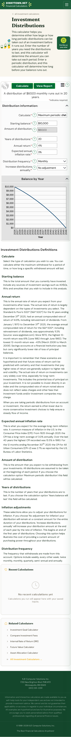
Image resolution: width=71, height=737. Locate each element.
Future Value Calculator (22, 647)
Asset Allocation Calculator (24, 652)
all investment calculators (27, 14)
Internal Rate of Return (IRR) (24, 641)
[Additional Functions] (62, 84)
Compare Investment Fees (24, 635)
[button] (35, 106)
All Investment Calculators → (26, 659)
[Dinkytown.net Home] (17, 4)
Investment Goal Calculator (24, 629)
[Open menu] (66, 4)
